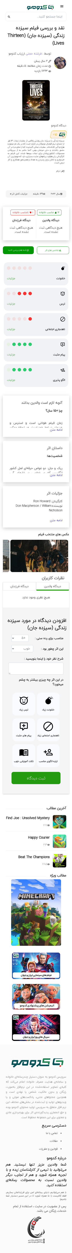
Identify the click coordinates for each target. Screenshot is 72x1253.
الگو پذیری (59, 380)
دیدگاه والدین (52, 586)
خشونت (60, 278)
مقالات (54, 1141)
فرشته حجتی (33, 54)
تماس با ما (52, 1133)
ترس (62, 304)
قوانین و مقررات (48, 1149)
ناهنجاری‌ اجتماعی (55, 329)
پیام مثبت (59, 355)
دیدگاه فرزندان (19, 586)
